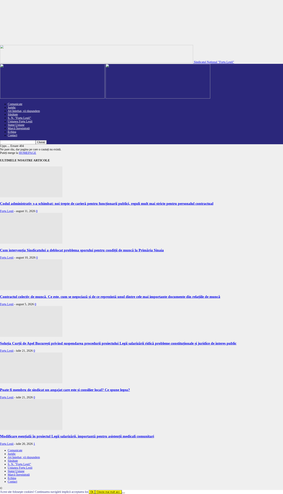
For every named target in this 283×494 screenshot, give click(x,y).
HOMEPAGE (27, 152)
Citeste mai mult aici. (108, 492)
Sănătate (13, 114)
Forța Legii (6, 211)
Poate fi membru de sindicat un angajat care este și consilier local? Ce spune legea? (65, 390)
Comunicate (15, 104)
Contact (12, 135)
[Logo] (52, 97)
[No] (123, 492)
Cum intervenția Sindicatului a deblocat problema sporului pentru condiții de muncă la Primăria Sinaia (82, 250)
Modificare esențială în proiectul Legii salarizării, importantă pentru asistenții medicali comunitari (77, 436)
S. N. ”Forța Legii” (19, 118)
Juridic (12, 107)
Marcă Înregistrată (19, 128)
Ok (92, 492)
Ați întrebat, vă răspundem (24, 111)
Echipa (12, 131)
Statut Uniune (16, 124)
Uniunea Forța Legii (20, 121)
